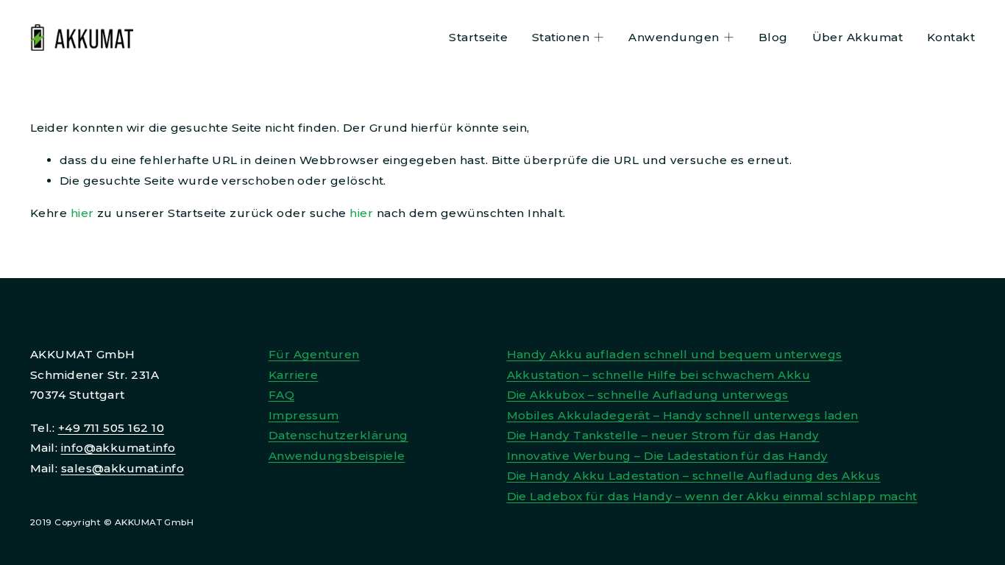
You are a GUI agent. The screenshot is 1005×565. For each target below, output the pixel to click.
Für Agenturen (314, 354)
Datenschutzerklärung (338, 435)
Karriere (294, 375)
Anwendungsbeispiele (337, 456)
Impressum (304, 415)
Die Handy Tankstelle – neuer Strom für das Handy (663, 435)
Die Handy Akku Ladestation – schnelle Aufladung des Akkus (694, 476)
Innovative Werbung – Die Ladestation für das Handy (667, 456)
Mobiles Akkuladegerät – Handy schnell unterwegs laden (683, 415)
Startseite (478, 37)
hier (82, 213)
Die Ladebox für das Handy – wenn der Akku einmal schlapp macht (712, 496)
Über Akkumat (857, 37)
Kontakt (951, 37)
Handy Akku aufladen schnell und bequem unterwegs (674, 354)
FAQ (281, 395)
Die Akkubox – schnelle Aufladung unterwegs (648, 395)
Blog (773, 37)
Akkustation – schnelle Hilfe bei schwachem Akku (659, 375)
